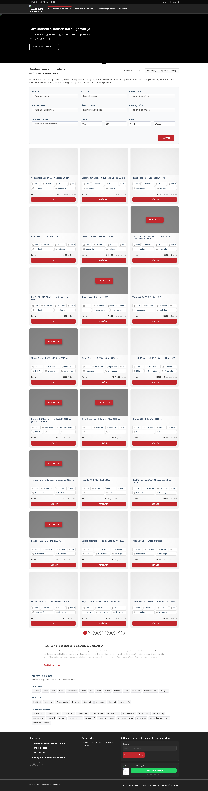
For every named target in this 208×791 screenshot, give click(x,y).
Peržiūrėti (53, 199)
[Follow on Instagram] (36, 764)
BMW (61, 690)
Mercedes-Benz (150, 690)
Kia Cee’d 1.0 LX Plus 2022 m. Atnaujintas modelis (50, 298)
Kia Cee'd (51, 718)
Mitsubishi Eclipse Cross (159, 718)
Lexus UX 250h (113, 713)
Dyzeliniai (76, 702)
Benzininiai (88, 702)
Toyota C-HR (68, 713)
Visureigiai (49, 702)
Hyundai (117, 690)
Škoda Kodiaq (158, 713)
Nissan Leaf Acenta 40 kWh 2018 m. (98, 236)
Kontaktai (175, 2)
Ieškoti (166, 137)
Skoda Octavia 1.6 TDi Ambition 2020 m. (100, 358)
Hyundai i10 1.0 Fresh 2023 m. (44, 236)
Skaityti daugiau (52, 665)
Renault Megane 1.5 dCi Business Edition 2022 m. (153, 359)
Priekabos (122, 8)
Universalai (100, 702)
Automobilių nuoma (105, 8)
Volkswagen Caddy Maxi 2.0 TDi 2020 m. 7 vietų (154, 602)
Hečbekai (112, 702)
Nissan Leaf (90, 718)
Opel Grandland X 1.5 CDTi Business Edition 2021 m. (152, 481)
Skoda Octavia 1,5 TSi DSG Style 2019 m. (49, 358)
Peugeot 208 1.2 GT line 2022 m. (46, 541)
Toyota (36, 690)
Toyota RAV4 (38, 713)
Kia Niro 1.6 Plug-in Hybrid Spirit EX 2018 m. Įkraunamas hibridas (51, 420)
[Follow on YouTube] (41, 764)
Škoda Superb (143, 713)
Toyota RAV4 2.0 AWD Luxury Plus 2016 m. (101, 602)
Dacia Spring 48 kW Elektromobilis (148, 541)
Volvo (98, 690)
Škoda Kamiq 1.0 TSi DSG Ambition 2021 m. (50, 602)
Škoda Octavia (128, 713)
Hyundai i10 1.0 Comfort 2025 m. (147, 419)
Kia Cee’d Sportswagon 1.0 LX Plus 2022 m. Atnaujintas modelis (151, 237)
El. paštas (126, 744)
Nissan (107, 690)
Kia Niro (62, 718)
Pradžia (32, 73)
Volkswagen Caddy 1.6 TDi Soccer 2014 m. (50, 178)
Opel (126, 690)
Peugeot (164, 690)
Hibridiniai (37, 702)
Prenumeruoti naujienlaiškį (133, 755)
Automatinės (125, 702)
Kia (91, 690)
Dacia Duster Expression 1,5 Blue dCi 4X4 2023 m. (103, 542)
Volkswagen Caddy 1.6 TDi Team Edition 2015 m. (104, 178)
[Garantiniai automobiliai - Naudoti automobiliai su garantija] (37, 8)
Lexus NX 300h (97, 713)
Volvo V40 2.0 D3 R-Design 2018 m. (148, 297)
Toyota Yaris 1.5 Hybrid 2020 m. (96, 297)
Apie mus (166, 2)
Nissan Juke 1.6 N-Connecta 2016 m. (148, 178)
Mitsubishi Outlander (41, 723)
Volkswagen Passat (125, 718)
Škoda (83, 690)
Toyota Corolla (53, 713)
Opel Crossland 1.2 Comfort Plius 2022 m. (101, 419)
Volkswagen (72, 690)
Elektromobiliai (62, 702)
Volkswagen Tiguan (106, 718)
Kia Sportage (38, 718)
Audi (53, 690)
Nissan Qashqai (75, 718)
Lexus (45, 690)
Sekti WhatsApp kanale (155, 770)
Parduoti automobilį (84, 8)
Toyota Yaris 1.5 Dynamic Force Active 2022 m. (52, 480)
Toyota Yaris (83, 713)
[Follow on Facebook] (32, 764)
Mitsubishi (136, 690)
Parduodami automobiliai (60, 8)
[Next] (123, 633)
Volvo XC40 (141, 718)
